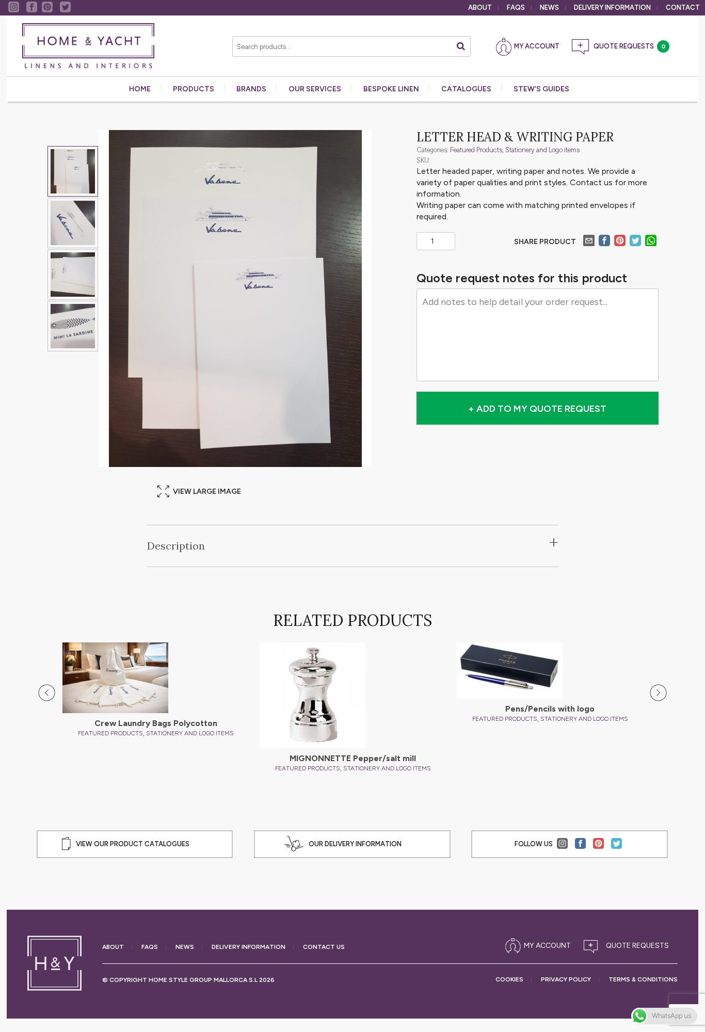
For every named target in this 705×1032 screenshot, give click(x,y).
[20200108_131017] (72, 274)
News (549, 7)
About (480, 7)
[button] (47, 693)
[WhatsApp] (651, 242)
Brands (251, 89)
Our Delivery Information (355, 844)
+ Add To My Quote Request (537, 408)
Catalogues (466, 89)
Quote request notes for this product (521, 278)
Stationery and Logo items (542, 150)
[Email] (589, 242)
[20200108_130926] (72, 223)
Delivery (612, 7)
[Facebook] (604, 242)
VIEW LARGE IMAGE (207, 491)
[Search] (461, 46)
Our (315, 89)
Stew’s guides (541, 89)
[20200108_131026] (72, 326)
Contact (683, 7)
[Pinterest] (620, 242)
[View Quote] (628, 946)
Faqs (516, 7)
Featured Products (476, 150)
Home (140, 89)
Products (193, 89)
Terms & (643, 979)
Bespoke (391, 89)
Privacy (566, 979)
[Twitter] (635, 242)
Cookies (509, 979)
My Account (536, 46)
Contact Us (324, 947)
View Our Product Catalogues (132, 844)
